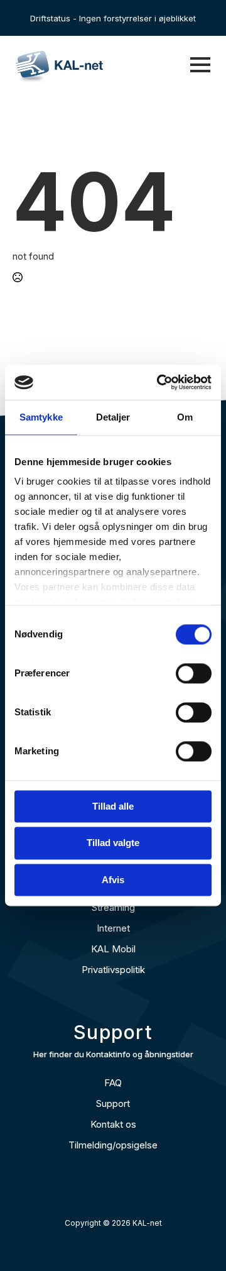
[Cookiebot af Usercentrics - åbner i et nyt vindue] (159, 382)
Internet (113, 928)
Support (113, 1103)
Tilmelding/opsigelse (113, 1145)
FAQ (113, 1083)
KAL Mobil (113, 949)
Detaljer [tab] (113, 417)
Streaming (113, 907)
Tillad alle (113, 806)
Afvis (113, 879)
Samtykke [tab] (41, 417)
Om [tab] (185, 417)
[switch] (194, 673)
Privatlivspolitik (113, 970)
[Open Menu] (200, 65)
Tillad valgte (113, 843)
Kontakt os (113, 1124)
